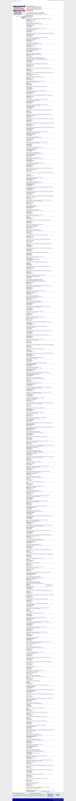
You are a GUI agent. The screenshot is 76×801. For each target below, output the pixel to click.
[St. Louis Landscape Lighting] (31, 661)
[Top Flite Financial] (30, 698)
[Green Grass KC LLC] (30, 256)
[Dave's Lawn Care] (30, 177)
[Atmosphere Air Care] (30, 90)
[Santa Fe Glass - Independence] (32, 607)
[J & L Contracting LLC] (30, 316)
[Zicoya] (28, 782)
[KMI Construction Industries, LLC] (32, 372)
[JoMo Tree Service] (30, 344)
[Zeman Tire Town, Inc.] (30, 778)
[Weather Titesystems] (30, 755)
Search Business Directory (19, 9)
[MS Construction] (30, 481)
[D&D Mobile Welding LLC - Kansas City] (33, 172)
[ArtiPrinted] (29, 86)
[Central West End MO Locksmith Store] (33, 152)
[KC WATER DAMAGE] (30, 357)
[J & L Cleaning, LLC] (30, 311)
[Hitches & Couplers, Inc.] (31, 290)
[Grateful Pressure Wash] (31, 252)
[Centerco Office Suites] (30, 147)
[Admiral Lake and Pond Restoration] (32, 42)
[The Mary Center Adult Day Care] (32, 693)
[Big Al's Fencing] (29, 114)
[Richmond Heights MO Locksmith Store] (33, 576)
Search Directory (50, 795)
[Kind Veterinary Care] (30, 362)
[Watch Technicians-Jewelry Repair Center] (33, 749)
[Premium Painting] (30, 553)
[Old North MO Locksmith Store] (31, 515)
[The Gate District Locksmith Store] (32, 689)
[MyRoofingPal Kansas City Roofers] (32, 490)
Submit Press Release (18, 12)
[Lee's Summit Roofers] (30, 397)
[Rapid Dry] (29, 562)
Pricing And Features (18, 13)
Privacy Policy (58, 795)
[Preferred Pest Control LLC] (31, 549)
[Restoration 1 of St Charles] (31, 572)
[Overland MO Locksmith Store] (31, 534)
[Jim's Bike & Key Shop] (30, 339)
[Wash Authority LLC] (30, 744)
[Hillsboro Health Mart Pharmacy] (32, 285)
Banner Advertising (50, 796)
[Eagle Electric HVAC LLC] (31, 205)
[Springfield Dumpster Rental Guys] (32, 641)
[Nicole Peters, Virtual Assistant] (31, 495)
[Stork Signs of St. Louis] (30, 670)
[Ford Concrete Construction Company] (33, 229)
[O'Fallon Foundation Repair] (31, 500)
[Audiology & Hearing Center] (31, 99)
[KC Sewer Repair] (30, 353)
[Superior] (28, 680)
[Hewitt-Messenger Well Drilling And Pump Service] (34, 279)
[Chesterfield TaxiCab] (30, 162)
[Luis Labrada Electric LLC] (31, 417)
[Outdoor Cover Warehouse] (31, 530)
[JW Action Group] (30, 348)
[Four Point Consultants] (30, 234)
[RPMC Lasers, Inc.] (30, 594)
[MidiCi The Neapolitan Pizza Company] (33, 456)
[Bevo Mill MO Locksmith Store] (31, 109)
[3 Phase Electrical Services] (31, 18)
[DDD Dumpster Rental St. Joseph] (32, 191)
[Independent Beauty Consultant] (32, 306)
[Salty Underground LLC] (31, 603)
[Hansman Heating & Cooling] (31, 270)
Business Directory (50, 794)
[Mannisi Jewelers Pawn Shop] (31, 422)
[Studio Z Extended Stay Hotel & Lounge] (33, 675)
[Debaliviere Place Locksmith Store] (32, 195)
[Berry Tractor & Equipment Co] (31, 104)
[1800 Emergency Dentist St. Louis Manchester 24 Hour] (35, 12)
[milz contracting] (29, 461)
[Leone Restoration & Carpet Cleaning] (32, 402)
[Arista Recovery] (29, 76)
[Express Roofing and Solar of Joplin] (32, 209)
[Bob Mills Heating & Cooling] (31, 131)
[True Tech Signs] (29, 707)
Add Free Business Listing (19, 8)
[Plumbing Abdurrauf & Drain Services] (32, 544)
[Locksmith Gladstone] (30, 412)
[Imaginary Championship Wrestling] (32, 295)
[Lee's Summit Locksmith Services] (32, 392)
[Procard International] (30, 558)
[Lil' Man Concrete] (30, 407)
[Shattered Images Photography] (32, 621)
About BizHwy (58, 794)
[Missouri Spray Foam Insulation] (32, 471)
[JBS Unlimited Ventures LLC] (31, 321)
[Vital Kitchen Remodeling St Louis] (32, 729)
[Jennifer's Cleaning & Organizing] (32, 330)
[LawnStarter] (29, 382)
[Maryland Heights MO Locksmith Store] (33, 431)
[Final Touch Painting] (30, 224)
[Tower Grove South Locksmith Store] (32, 702)
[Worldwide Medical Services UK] (32, 765)
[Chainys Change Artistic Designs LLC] (32, 157)
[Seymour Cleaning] (30, 617)
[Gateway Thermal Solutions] (31, 239)
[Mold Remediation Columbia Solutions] (33, 476)
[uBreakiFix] (29, 712)
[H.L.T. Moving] (29, 266)
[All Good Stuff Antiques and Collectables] (33, 53)
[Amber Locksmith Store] (30, 63)
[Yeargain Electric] (30, 769)
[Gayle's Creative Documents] (31, 243)
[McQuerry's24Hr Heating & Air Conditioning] (33, 450)
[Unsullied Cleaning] (30, 725)
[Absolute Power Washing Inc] (31, 37)
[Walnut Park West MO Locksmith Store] (33, 739)
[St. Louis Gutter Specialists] (31, 657)
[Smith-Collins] (29, 637)
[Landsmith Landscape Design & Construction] (34, 377)
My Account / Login (17, 7)
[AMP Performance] (30, 72)
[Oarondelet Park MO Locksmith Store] (32, 510)
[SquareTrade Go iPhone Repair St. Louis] (33, 646)
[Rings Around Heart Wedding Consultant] (33, 581)
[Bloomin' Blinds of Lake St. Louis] (32, 118)
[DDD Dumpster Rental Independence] (32, 181)
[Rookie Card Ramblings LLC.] (31, 590)
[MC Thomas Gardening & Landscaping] (33, 445)
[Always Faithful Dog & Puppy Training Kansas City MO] (35, 57)
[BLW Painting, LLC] (30, 127)
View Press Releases (18, 14)
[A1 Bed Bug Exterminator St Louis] (32, 33)
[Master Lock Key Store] (30, 436)
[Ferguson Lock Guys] (30, 214)
